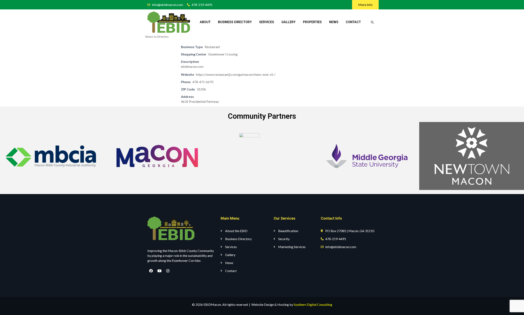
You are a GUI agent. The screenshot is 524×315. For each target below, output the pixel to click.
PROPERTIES (312, 22)
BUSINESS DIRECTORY (235, 22)
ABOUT (205, 22)
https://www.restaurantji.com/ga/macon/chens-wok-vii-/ (236, 74)
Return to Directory (157, 36)
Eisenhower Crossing (223, 54)
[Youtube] (159, 270)
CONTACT (353, 22)
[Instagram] (168, 270)
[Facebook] (151, 270)
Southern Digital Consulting (313, 304)
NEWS (333, 22)
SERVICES (266, 22)
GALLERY (288, 22)
